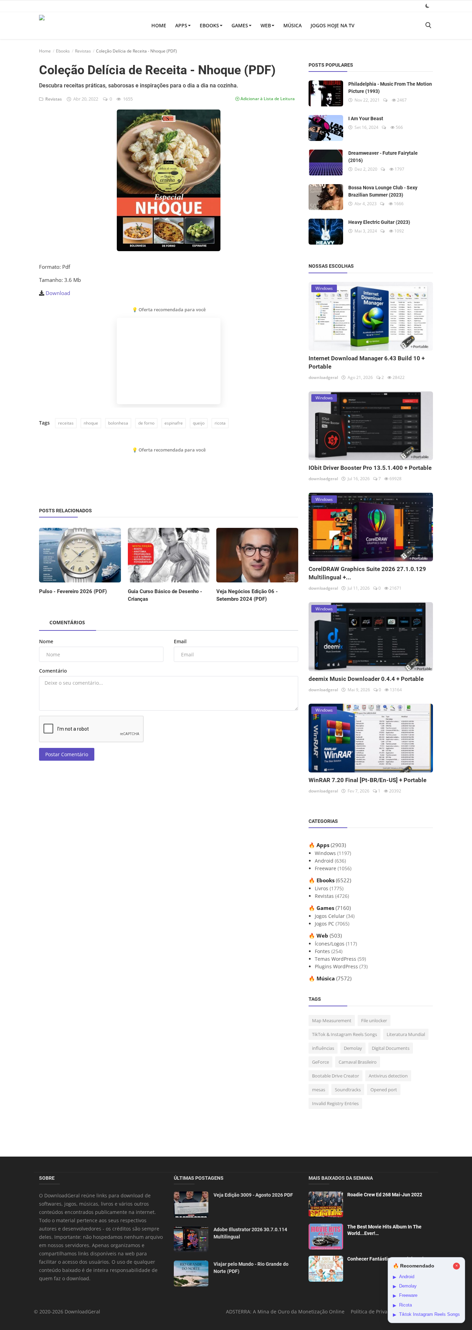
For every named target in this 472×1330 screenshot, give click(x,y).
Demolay (353, 1048)
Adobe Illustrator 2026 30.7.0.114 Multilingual (250, 1233)
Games (240, 25)
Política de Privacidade (377, 1311)
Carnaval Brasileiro (358, 1062)
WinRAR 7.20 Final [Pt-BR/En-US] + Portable (367, 780)
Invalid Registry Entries (335, 1103)
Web (266, 25)
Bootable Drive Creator (335, 1076)
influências (323, 1048)
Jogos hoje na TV (333, 25)
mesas (318, 1089)
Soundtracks (348, 1089)
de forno (146, 423)
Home (158, 25)
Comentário (53, 670)
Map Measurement (331, 1020)
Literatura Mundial (406, 1034)
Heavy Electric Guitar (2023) (379, 222)
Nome (46, 641)
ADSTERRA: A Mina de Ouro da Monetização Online (285, 1311)
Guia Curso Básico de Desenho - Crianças (165, 595)
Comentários (67, 622)
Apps (181, 25)
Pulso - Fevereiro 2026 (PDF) (73, 591)
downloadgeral (323, 377)
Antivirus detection (388, 1076)
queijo (199, 423)
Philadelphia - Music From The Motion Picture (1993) (390, 87)
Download (58, 292)
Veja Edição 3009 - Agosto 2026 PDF (253, 1195)
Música (292, 25)
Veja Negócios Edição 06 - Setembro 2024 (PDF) (247, 595)
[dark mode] (427, 5)
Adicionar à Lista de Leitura (267, 99)
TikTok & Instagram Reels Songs (344, 1034)
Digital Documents (390, 1048)
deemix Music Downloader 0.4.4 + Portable (366, 678)
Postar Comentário (66, 754)
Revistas (83, 51)
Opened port (383, 1089)
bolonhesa (118, 423)
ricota (220, 423)
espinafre (173, 423)
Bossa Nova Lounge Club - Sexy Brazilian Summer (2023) (382, 191)
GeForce (320, 1062)
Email (180, 641)
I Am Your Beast (365, 118)
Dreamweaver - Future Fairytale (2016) (383, 156)
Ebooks (209, 25)
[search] (428, 25)
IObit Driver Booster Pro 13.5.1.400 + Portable (370, 467)
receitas (66, 423)
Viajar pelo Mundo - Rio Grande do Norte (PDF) (251, 1267)
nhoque (91, 423)
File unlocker (374, 1020)
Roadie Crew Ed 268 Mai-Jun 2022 (384, 1194)
